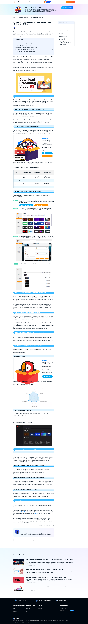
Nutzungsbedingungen (35, 620)
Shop (14, 608)
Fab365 (14, 610)
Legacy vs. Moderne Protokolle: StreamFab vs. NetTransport (25, 43)
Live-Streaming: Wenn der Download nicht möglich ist (24, 49)
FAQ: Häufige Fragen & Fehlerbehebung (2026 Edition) (25, 51)
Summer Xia (18, 27)
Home (14, 17)
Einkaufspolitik (50, 620)
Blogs (17, 17)
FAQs (39, 1)
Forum (27, 610)
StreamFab (23, 511)
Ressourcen (28, 608)
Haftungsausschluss (21, 620)
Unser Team (40, 608)
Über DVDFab (40, 607)
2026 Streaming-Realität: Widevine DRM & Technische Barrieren (26, 41)
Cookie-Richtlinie (61, 620)
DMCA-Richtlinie (28, 620)
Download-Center (16, 607)
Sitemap (66, 620)
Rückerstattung (55, 620)
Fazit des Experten (18, 53)
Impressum (15, 620)
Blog (42, 1)
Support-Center (28, 607)
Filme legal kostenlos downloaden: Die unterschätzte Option (26, 47)
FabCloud (14, 611)
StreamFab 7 (28, 1)
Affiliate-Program (41, 610)
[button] (70, 2)
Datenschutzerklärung (43, 620)
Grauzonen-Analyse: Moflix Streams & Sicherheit (23, 45)
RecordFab (44, 360)
